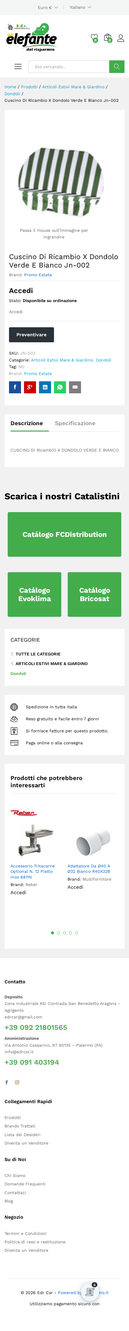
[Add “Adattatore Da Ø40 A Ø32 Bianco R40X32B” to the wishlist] (107, 856)
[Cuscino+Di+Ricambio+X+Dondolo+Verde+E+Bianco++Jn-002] (45, 387)
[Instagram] (17, 1083)
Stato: (15, 300)
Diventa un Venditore (26, 1143)
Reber (32, 884)
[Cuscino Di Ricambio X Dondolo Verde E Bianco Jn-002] (15, 387)
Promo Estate (38, 274)
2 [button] (58, 932)
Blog (8, 1201)
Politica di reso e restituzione (34, 1241)
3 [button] (64, 932)
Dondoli (103, 360)
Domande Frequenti (25, 1183)
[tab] (29, 425)
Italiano (77, 7)
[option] (36, 856)
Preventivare (31, 334)
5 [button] (76, 932)
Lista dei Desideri (22, 1134)
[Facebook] (7, 1082)
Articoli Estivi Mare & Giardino (62, 360)
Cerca (116, 66)
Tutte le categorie (38, 654)
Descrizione (26, 423)
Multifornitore (96, 879)
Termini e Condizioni (25, 1233)
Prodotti (12, 1117)
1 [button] (52, 932)
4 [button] (70, 932)
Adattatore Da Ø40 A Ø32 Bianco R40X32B (89, 869)
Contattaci (15, 1192)
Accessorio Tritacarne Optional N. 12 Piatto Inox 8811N (32, 871)
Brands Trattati (19, 1126)
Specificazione (75, 423)
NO (21, 366)
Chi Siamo (15, 1175)
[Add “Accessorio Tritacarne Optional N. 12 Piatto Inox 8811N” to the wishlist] (50, 856)
